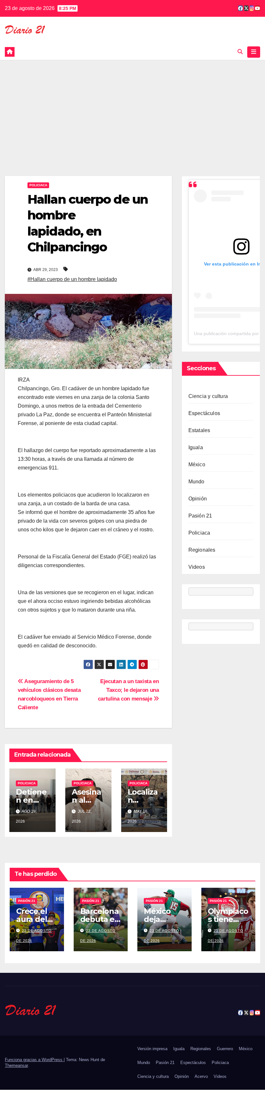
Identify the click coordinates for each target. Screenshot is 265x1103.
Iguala (195, 447)
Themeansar (16, 1065)
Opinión (197, 498)
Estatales (199, 430)
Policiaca (38, 185)
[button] (240, 51)
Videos (196, 567)
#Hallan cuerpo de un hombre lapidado (72, 279)
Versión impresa (152, 1048)
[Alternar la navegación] (253, 51)
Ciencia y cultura (208, 396)
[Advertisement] (132, 108)
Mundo (196, 481)
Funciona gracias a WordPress (34, 1059)
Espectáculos (204, 413)
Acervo (201, 1076)
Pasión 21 (200, 515)
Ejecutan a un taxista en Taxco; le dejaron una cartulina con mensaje (128, 690)
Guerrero (225, 1048)
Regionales (202, 550)
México (196, 464)
